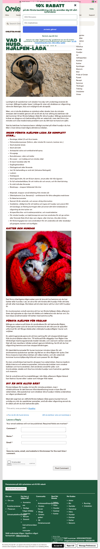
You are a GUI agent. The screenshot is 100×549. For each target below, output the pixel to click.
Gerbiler (72, 506)
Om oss (11, 500)
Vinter (78, 94)
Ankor (55, 502)
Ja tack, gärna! (50, 29)
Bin (70, 503)
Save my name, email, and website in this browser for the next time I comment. (36, 452)
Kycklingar (80, 66)
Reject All (70, 546)
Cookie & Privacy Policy (59, 538)
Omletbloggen (13, 32)
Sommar (79, 83)
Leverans (26, 514)
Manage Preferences (87, 546)
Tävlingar (80, 86)
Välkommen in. (22, 536)
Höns (55, 505)
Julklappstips (81, 58)
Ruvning (87, 503)
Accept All (58, 546)
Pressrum (11, 509)
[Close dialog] (75, 5)
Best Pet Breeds (54, 497)
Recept (79, 80)
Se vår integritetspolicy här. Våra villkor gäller (55, 42)
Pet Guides (71, 496)
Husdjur (31, 408)
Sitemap (55, 541)
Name (9, 436)
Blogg (40, 512)
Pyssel (78, 77)
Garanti (26, 519)
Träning (79, 89)
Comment (11, 428)
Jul (77, 55)
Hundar (79, 49)
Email (9, 442)
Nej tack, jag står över (50, 36)
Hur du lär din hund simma (18, 415)
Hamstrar (72, 509)
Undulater (80, 92)
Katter (78, 63)
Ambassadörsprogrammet (48, 503)
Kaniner (79, 61)
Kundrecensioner (14, 506)
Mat (77, 72)
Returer (26, 516)
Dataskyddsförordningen (17, 515)
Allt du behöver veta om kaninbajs (55, 415)
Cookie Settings (58, 540)
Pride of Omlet (82, 75)
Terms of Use (56, 536)
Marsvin (79, 69)
